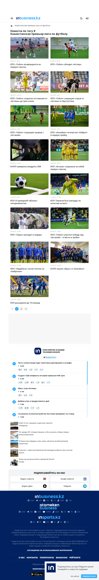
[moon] (81, 18)
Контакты (32, 561)
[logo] (46, 18)
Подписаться (89, 576)
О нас (22, 561)
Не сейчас (75, 576)
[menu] (12, 18)
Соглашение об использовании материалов (49, 554)
